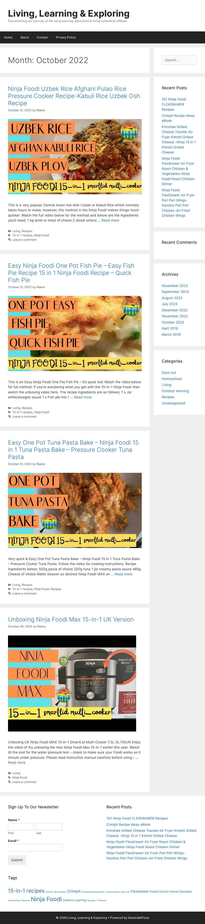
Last (38, 833)
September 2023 (175, 292)
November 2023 (175, 286)
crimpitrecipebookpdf (93, 892)
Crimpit (74, 891)
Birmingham (60, 892)
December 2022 (175, 310)
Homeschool (172, 379)
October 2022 (173, 322)
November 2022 (175, 316)
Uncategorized (173, 403)
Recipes (27, 231)
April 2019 (170, 328)
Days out (169, 373)
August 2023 (172, 298)
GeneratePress (138, 918)
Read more (110, 220)
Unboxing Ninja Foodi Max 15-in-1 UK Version (71, 619)
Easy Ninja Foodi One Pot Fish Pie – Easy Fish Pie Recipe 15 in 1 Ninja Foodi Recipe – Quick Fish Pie (71, 273)
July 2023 (170, 304)
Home (8, 37)
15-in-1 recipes (22, 235)
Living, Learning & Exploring (69, 13)
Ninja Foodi (41, 235)
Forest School (159, 891)
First (11, 833)
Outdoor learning (175, 391)
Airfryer (49, 892)
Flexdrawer (140, 891)
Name (14, 820)
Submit (17, 860)
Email (13, 841)
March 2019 (171, 335)
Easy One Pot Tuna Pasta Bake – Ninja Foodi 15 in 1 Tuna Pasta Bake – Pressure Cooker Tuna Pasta (73, 449)
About (24, 37)
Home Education (180, 891)
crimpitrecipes (112, 892)
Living (16, 231)
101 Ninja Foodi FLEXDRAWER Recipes (174, 104)
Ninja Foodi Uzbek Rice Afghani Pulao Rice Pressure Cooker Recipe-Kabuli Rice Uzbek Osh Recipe (74, 96)
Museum (25, 900)
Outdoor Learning (74, 900)
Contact (42, 37)
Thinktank (101, 900)
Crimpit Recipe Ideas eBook (129, 825)
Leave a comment (24, 239)
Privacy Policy (66, 37)
